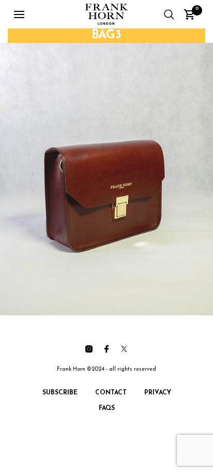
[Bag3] (106, 179)
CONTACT (111, 393)
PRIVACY (157, 393)
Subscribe (60, 393)
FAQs (107, 408)
